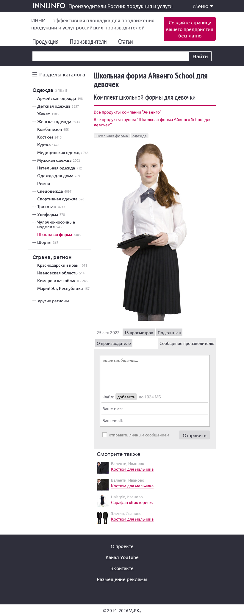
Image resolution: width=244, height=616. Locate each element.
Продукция (47, 41)
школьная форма (112, 135)
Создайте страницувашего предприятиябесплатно (189, 28)
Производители (91, 41)
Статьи (128, 41)
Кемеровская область (62, 280)
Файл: (108, 396)
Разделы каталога (62, 74)
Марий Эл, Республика (63, 288)
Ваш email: (112, 420)
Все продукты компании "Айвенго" (128, 111)
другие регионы (53, 300)
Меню (201, 6)
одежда (139, 135)
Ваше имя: (112, 408)
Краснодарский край (62, 265)
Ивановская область (61, 273)
